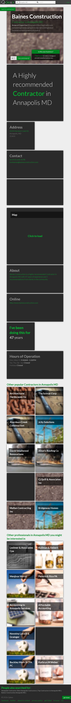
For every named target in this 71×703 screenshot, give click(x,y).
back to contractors (7, 9)
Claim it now (39, 56)
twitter (13, 700)
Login (68, 2)
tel (17, 159)
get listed (48, 700)
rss (62, 700)
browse (56, 700)
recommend (23, 58)
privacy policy (37, 700)
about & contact (24, 700)
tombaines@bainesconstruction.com (24, 162)
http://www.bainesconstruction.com (24, 303)
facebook (5, 700)
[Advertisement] (35, 192)
